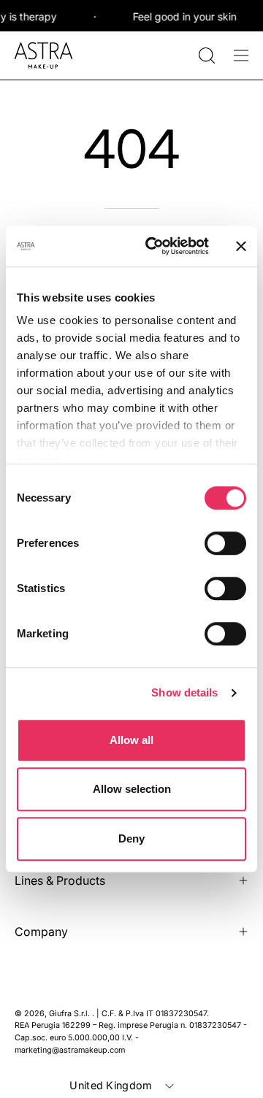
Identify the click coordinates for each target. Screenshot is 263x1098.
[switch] (225, 543)
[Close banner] (241, 246)
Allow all (131, 740)
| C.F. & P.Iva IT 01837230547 (151, 1013)
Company (41, 931)
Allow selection (132, 789)
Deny (131, 838)
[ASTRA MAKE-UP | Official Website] (44, 55)
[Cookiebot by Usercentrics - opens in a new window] (154, 246)
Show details (184, 692)
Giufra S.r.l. (70, 1013)
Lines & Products (60, 880)
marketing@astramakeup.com (70, 1050)
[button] (205, 55)
